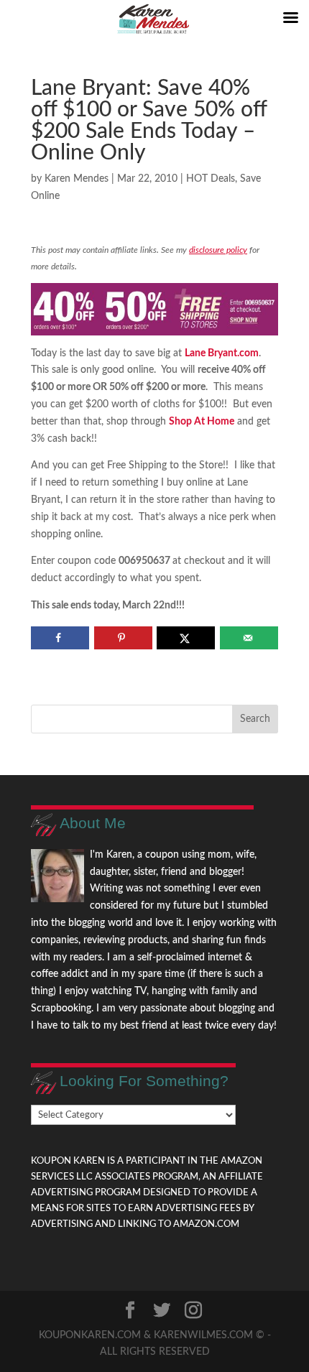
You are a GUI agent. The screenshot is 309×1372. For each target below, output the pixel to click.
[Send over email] (249, 637)
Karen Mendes (77, 179)
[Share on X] (186, 637)
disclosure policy (218, 250)
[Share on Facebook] (60, 637)
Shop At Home (201, 422)
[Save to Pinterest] (123, 637)
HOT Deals (210, 179)
